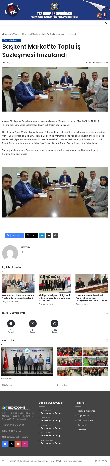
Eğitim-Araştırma (85, 420)
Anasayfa (8, 34)
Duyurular (82, 425)
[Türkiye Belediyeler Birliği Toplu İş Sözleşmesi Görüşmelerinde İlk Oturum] (55, 283)
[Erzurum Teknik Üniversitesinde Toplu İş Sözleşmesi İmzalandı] (18, 283)
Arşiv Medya (44, 461)
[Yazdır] (55, 235)
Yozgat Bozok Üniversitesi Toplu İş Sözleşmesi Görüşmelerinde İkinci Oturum (91, 298)
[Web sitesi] (22, 252)
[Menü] (3, 23)
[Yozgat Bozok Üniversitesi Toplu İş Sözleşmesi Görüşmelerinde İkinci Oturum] (91, 283)
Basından (82, 430)
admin (25, 247)
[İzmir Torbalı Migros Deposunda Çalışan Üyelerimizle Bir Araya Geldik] (82, 361)
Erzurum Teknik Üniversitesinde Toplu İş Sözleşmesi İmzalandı (18, 296)
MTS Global (58, 461)
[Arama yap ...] (106, 23)
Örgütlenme (83, 415)
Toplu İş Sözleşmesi (23, 34)
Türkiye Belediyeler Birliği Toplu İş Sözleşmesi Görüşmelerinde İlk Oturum (55, 298)
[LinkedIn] (42, 235)
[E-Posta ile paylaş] (48, 235)
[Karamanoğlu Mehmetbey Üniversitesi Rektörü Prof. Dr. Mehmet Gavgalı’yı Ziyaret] (27, 361)
